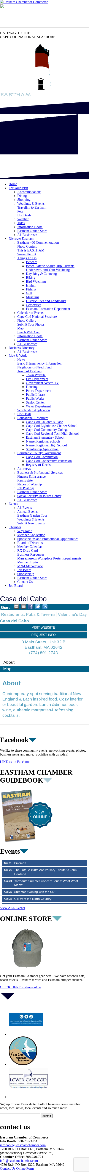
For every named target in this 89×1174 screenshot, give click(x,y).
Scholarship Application (33, 410)
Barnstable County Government (39, 453)
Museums (32, 297)
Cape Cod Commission (42, 457)
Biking (30, 277)
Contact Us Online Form (17, 1168)
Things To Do (27, 258)
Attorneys (24, 468)
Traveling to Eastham (31, 207)
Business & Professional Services (40, 472)
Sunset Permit (26, 254)
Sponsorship (25, 574)
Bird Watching (36, 281)
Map (20, 328)
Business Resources (30, 554)
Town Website (36, 375)
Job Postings (25, 488)
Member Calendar (29, 546)
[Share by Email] (23, 606)
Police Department (38, 390)
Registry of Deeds (38, 465)
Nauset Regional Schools (43, 441)
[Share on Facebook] (30, 606)
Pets (20, 211)
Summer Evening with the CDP (35, 887)
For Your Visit (18, 188)
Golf (29, 293)
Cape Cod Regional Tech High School (52, 433)
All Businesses (27, 235)
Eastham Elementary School (45, 437)
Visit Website (43, 627)
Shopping (23, 199)
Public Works (35, 398)
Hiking (30, 285)
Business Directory (22, 348)
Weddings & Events (30, 203)
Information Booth (30, 227)
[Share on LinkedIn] (45, 606)
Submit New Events (31, 523)
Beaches (31, 262)
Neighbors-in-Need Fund (34, 367)
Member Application (31, 535)
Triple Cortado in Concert (31, 901)
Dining (22, 196)
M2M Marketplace (30, 566)
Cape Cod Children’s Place (44, 422)
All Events (24, 507)
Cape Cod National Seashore (37, 316)
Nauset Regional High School (46, 445)
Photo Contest (27, 246)
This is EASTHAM (30, 250)
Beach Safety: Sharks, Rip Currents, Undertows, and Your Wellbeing (50, 268)
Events (13, 504)
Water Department (38, 406)
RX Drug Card (27, 550)
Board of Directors (30, 543)
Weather (23, 219)
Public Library (36, 394)
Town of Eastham (29, 371)
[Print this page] (16, 606)
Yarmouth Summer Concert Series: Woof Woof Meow (46, 878)
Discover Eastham (21, 238)
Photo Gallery (26, 320)
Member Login (27, 562)
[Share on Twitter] (37, 606)
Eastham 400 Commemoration (38, 242)
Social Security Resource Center (39, 496)
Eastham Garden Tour (32, 515)
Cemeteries (33, 305)
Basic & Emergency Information (39, 363)
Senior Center (35, 402)
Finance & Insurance (31, 476)
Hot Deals (24, 215)
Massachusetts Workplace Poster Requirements (49, 558)
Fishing (31, 289)
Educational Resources (32, 418)
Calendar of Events (30, 313)
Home (13, 184)
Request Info (43, 635)
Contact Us (25, 582)
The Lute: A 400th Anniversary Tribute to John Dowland (45, 867)
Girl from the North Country (32, 894)
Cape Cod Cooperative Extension (49, 461)
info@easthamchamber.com (19, 1161)
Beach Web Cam (28, 332)
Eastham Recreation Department (48, 309)
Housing (32, 387)
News (21, 359)
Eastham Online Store (32, 231)
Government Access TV (42, 383)
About (8, 662)
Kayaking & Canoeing (41, 274)
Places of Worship (29, 484)
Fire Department (37, 379)
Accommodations (29, 192)
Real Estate (25, 480)
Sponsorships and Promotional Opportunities (47, 539)
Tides (21, 223)
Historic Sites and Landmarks (46, 301)
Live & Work (18, 355)
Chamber (15, 527)
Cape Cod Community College (47, 429)
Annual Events (27, 511)
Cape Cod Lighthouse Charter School (51, 426)
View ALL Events (12, 908)
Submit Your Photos (30, 324)
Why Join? (24, 531)
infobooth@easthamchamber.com (23, 1145)
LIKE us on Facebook (15, 762)
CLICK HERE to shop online (20, 987)
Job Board (24, 570)
